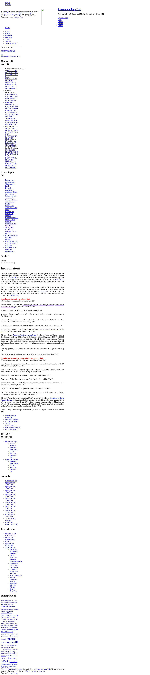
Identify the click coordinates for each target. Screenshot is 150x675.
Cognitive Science (11, 459)
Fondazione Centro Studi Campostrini (14, 565)
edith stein (10, 604)
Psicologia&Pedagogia (13, 427)
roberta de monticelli (9, 640)
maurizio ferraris (9, 629)
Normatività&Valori (12, 421)
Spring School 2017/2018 (10, 484)
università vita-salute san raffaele (9, 658)
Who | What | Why (11, 43)
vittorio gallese (8, 666)
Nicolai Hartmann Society (13, 579)
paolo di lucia (11, 634)
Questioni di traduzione (9, 544)
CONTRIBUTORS (8, 51)
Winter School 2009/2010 (10, 511)
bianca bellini (4, 602)
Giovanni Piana (9, 619)
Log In (7, 3)
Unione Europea (10, 651)
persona (7, 636)
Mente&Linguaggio (12, 419)
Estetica (60, 22)
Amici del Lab (10, 547)
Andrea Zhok (13, 600)
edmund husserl (8, 606)
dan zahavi (4, 604)
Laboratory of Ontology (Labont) (14, 571)
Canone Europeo (11, 481)
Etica (59, 20)
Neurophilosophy (16, 575)
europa (3, 611)
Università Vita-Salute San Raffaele (12, 14)
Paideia (7, 541)
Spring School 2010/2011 (10, 507)
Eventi (7, 33)
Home (7, 28)
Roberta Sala (13, 645)
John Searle (4, 625)
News (7, 31)
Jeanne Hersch (13, 623)
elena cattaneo (4, 609)
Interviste (8, 37)
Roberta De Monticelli (9, 103)
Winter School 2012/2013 (10, 503)
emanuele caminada (13, 609)
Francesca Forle (6, 617)
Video (7, 39)
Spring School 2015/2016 (10, 491)
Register (8, 5)
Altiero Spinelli (5, 600)
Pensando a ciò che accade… (10, 535)
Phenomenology (11, 442)
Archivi (3, 261)
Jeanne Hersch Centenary (10, 519)
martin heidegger (6, 627)
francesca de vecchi (9, 615)
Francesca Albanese (6, 613)
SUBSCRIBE (59, 279)
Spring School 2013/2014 (10, 499)
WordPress (13, 673)
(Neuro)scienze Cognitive (10, 416)
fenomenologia (9, 611)
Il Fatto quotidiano (11, 621)
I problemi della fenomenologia (24, 335)
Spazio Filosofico (13, 590)
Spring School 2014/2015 (10, 495)
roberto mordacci (5, 647)
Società (60, 24)
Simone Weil (10, 649)
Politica (60, 26)
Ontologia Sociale (11, 429)
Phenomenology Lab (69, 9)
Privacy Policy (6, 669)
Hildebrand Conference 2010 (11, 523)
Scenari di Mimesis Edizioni (13, 585)
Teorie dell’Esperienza (10, 424)
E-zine (12, 451)
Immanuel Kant (5, 623)
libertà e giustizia (12, 625)
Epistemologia (63, 18)
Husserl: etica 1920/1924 (10, 515)
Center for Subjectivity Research (14, 551)
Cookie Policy (17, 669)
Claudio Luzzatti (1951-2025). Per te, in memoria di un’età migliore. (11, 97)
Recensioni (9, 35)
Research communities (14, 448)
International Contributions (10, 538)
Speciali (8, 41)
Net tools (13, 453)
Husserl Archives (13, 444)
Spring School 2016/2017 (10, 488)
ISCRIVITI (12, 277)
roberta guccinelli (5, 645)
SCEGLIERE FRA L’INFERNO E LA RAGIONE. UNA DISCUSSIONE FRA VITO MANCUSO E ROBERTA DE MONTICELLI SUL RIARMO (11, 79)
